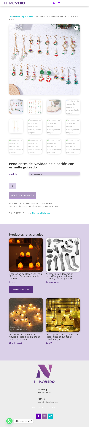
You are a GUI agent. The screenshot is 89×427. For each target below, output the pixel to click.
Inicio (11, 16)
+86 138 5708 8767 (45, 392)
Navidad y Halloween (24, 16)
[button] (76, 28)
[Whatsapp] (9, 421)
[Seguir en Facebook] (38, 416)
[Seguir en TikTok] (50, 416)
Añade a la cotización (22, 195)
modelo (13, 174)
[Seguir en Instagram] (44, 416)
